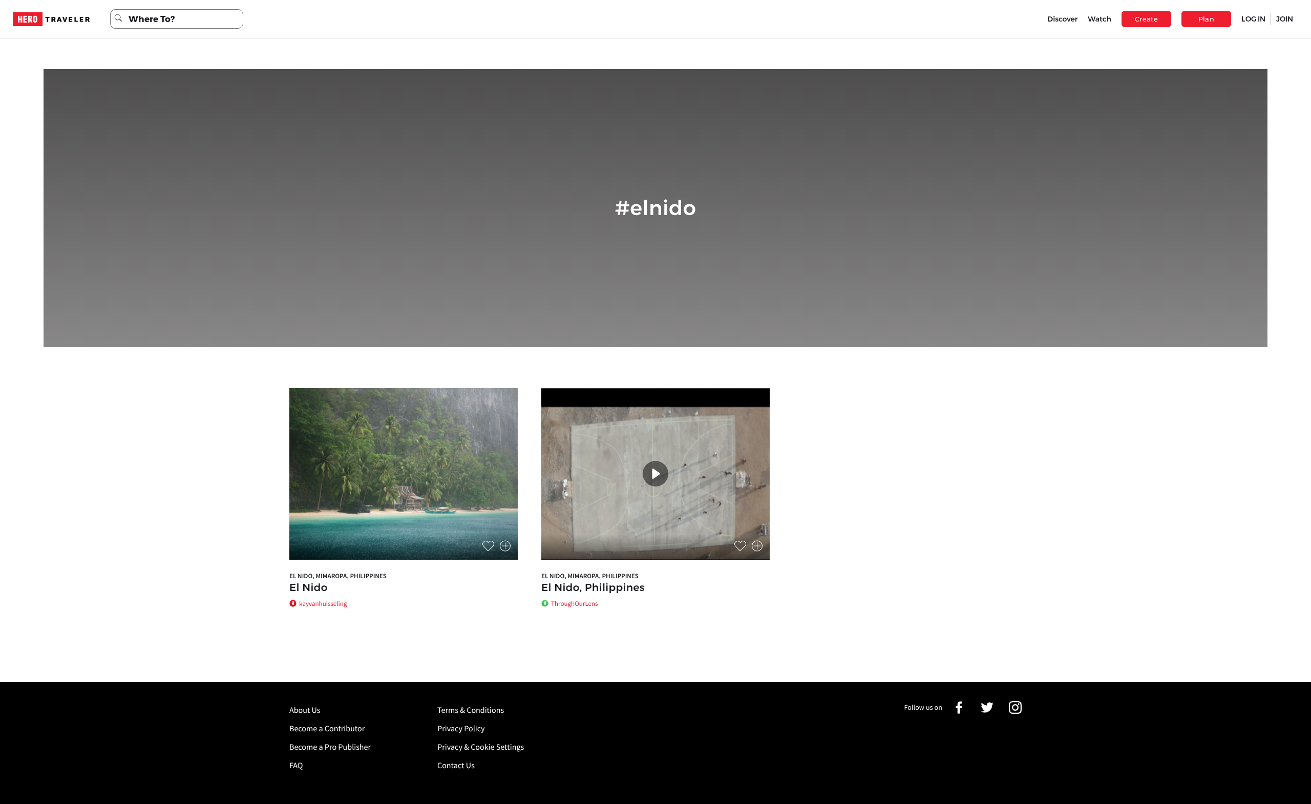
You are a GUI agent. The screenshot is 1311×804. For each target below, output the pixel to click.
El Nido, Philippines (593, 588)
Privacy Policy (461, 729)
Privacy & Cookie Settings (480, 747)
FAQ (296, 765)
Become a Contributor (327, 729)
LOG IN (1253, 19)
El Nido (308, 588)
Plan (1206, 19)
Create (1146, 19)
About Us (305, 710)
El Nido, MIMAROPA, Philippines (338, 576)
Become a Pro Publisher (330, 747)
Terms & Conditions (470, 710)
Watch (1099, 19)
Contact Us (456, 765)
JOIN (1284, 19)
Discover (1062, 19)
